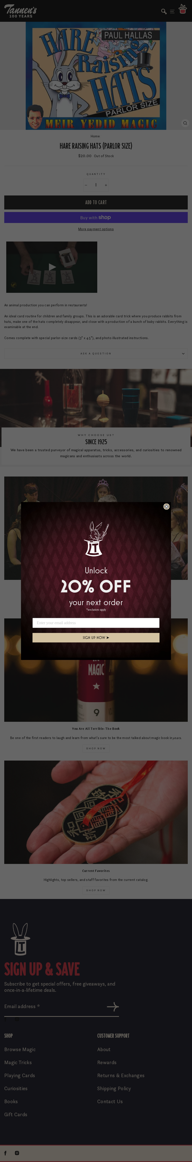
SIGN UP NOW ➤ (96, 637)
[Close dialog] (166, 506)
